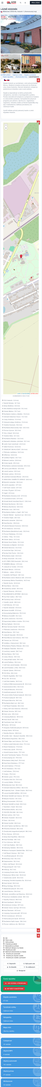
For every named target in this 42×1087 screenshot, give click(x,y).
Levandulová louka (10, 498)
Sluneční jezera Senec (11, 752)
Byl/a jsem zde (30, 963)
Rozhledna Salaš (9, 556)
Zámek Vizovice (9, 711)
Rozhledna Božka (9, 809)
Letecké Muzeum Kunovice (12, 526)
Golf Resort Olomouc (10, 853)
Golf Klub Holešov (9, 681)
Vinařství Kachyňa (9, 425)
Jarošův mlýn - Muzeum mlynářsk (14, 736)
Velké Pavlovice (9, 447)
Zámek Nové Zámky (10, 542)
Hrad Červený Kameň (10, 627)
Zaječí (6, 493)
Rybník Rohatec (9, 403)
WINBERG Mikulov (9, 564)
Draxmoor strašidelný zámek (13, 897)
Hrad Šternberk (9, 910)
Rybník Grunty (8, 583)
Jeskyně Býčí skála (10, 659)
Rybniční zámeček (10, 482)
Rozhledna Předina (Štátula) (13, 646)
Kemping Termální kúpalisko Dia (14, 880)
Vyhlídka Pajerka (9, 457)
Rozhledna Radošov (10, 438)
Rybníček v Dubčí (9, 807)
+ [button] (6, 125)
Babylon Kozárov (9, 798)
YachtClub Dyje (9, 550)
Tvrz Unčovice (8, 842)
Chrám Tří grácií (9, 490)
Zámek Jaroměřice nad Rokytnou (14, 894)
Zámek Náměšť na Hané (11, 804)
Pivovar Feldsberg (9, 534)
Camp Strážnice (9, 419)
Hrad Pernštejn (8, 839)
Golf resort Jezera (9, 487)
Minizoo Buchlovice (10, 507)
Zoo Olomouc (8, 834)
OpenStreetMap (26, 393)
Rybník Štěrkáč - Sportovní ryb (14, 515)
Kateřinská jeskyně (10, 692)
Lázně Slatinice (8, 766)
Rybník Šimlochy (9, 591)
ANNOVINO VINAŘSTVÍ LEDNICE (14, 479)
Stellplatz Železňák (10, 648)
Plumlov (6, 725)
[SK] (8, 80)
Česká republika (8, 77)
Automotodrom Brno (10, 687)
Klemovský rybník (9, 749)
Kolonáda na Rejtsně (10, 545)
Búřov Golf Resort (9, 864)
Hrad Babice (8, 654)
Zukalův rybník (8, 602)
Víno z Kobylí (8, 433)
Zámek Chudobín (9, 818)
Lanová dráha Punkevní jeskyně (14, 695)
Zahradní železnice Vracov (12, 417)
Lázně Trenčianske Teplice (12, 755)
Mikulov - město (9, 572)
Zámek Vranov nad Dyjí (11, 908)
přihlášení (36, 3)
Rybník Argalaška (9, 676)
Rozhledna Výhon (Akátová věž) (14, 577)
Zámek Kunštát (8, 823)
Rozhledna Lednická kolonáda (13, 466)
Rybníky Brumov (9, 733)
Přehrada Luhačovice (10, 629)
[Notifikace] (25, 2)
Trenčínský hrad (9, 722)
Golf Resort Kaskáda (10, 706)
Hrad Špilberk (8, 624)
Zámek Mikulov (8, 569)
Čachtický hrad (9, 599)
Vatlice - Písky (8, 537)
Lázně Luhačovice (9, 618)
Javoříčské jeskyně (10, 856)
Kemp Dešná (8, 730)
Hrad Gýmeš (8, 883)
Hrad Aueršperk (9, 902)
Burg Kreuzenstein (10, 801)
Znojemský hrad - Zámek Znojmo (14, 790)
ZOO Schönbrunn (9, 916)
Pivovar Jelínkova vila (11, 924)
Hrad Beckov (8, 632)
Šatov (6, 820)
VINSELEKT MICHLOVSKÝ (12, 449)
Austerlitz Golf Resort (10, 575)
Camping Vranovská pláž (12, 913)
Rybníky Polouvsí (9, 899)
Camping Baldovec (10, 717)
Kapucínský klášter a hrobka (13, 621)
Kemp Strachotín (9, 558)
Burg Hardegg (8, 886)
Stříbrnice (7, 455)
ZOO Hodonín (8, 400)
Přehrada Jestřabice (10, 452)
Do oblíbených (30, 967)
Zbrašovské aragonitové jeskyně (14, 831)
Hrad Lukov (7, 714)
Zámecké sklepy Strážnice (12, 422)
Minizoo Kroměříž (9, 616)
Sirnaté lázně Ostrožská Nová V (14, 501)
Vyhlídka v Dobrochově (11, 643)
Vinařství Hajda (8, 517)
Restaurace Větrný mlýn (11, 875)
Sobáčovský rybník (10, 878)
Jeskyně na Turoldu (10, 567)
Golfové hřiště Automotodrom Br (14, 684)
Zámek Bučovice (9, 547)
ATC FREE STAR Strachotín (12, 561)
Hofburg (6, 869)
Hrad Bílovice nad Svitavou (12, 637)
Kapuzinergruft (8, 867)
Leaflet (18, 393)
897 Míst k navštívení (14, 988)
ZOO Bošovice (8, 528)
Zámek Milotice (8, 411)
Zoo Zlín (6, 678)
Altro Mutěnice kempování (12, 408)
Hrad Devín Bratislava (11, 763)
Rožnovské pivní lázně (11, 918)
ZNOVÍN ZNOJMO (10, 812)
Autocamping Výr (9, 758)
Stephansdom (8, 861)
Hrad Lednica (8, 815)
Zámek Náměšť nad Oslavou (13, 796)
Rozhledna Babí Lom (10, 703)
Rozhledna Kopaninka (11, 738)
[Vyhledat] (20, 2)
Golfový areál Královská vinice (13, 744)
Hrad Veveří (7, 719)
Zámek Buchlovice (10, 504)
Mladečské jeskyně (10, 888)
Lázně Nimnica (8, 891)
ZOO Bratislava (8, 768)
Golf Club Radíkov (9, 845)
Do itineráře (12, 967)
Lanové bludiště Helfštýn (12, 793)
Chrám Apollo (8, 463)
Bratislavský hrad (9, 785)
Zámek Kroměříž (9, 610)
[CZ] (5, 80)
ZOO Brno (7, 673)
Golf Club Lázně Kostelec (12, 665)
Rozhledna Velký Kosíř (11, 760)
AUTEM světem (6, 75)
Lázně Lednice (8, 471)
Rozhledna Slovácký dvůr (12, 496)
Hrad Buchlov (8, 523)
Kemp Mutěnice (9, 406)
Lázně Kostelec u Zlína (11, 667)
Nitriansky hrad (9, 858)
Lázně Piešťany (9, 662)
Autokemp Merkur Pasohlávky (13, 580)
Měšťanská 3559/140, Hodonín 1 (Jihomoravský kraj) (20, 11)
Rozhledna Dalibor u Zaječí (12, 512)
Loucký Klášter (8, 782)
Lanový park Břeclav (10, 468)
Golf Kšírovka (8, 605)
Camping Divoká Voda (11, 872)
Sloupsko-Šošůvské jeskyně (13, 727)
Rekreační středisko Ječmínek (13, 441)
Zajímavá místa (17, 75)
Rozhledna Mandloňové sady (13, 531)
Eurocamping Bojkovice (11, 613)
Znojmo (6, 774)
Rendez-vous (8, 509)
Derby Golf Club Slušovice (12, 708)
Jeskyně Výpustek (10, 635)
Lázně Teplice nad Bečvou (12, 826)
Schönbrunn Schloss (10, 905)
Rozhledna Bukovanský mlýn (13, 427)
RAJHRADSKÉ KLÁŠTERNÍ (12, 594)
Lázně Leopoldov (9, 485)
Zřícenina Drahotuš (10, 828)
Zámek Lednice (9, 474)
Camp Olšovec (8, 657)
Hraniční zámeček (9, 520)
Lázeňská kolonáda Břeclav (12, 477)
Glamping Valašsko (10, 848)
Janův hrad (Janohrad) (11, 444)
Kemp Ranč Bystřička (10, 837)
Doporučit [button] (12, 963)
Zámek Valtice (8, 539)
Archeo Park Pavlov (10, 553)
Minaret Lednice (9, 460)
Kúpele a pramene (30, 75)
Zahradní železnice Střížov (12, 788)
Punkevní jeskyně (9, 697)
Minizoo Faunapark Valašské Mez (14, 850)
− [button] (6, 128)
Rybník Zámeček (9, 607)
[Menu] (2, 2)
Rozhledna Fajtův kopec (11, 921)
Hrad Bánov (7, 586)
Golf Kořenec (8, 771)
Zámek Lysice (8, 777)
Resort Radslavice (9, 747)
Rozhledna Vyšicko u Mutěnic (13, 414)
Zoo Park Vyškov (9, 597)
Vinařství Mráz (8, 436)
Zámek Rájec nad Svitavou (12, 741)
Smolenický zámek (10, 588)
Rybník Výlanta (8, 670)
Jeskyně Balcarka (9, 689)
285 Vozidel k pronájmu (16, 983)
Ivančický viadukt (9, 651)
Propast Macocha (9, 700)
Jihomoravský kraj (21, 77)
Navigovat (21, 970)
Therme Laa (7, 640)
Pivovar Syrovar (9, 430)
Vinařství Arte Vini (9, 779)
